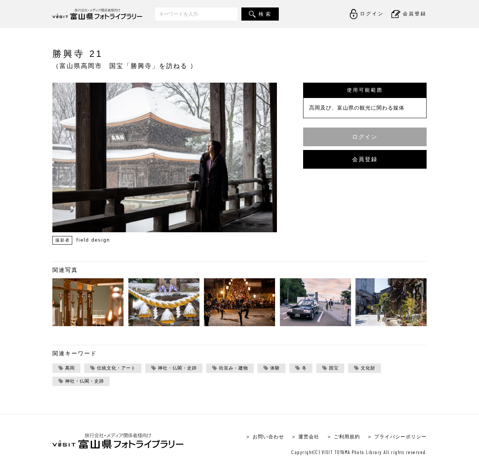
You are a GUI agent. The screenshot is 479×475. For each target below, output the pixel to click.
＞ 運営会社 (305, 436)
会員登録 (365, 159)
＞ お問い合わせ (264, 436)
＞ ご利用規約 (343, 436)
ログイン (365, 137)
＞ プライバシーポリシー (397, 436)
